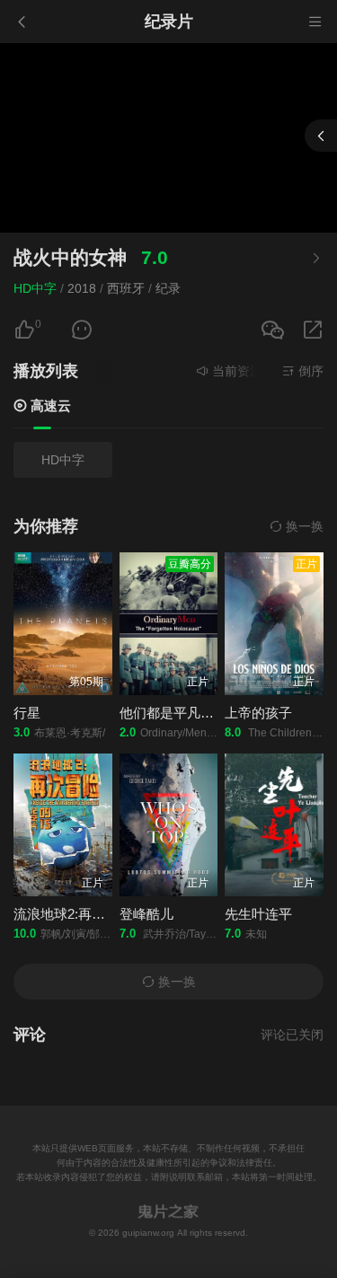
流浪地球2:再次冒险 (72, 913)
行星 (26, 712)
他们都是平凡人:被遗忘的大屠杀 (216, 712)
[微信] (272, 331)
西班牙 (126, 288)
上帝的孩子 (258, 712)
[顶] (24, 330)
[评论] (82, 330)
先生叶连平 (258, 913)
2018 (81, 288)
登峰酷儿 (146, 913)
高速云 (49, 405)
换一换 (303, 526)
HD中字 (35, 288)
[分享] (313, 330)
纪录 (168, 288)
